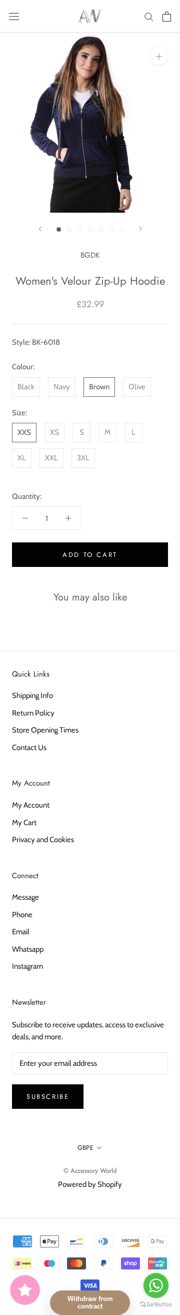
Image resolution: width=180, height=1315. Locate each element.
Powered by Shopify (90, 1184)
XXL (51, 457)
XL (22, 457)
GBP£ (86, 1147)
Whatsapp (28, 949)
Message (25, 897)
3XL (83, 457)
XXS (24, 432)
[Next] (140, 229)
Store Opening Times (45, 730)
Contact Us (29, 747)
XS (54, 432)
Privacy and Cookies (43, 839)
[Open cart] (166, 17)
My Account (31, 805)
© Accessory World (90, 1170)
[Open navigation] (14, 16)
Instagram (27, 966)
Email (21, 931)
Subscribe (47, 1096)
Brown (99, 386)
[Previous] (40, 229)
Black (26, 386)
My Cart (24, 822)
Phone (22, 914)
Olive (137, 386)
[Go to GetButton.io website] (156, 1304)
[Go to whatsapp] (156, 1285)
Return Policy (33, 713)
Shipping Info (32, 695)
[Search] (149, 16)
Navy (62, 386)
